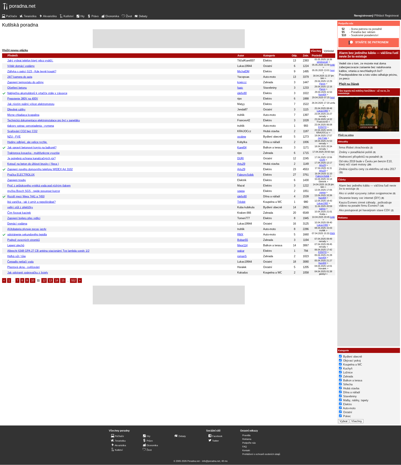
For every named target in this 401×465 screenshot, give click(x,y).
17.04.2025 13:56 (323, 157)
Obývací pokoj (352, 360)
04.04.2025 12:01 (323, 266)
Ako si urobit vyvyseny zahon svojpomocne (365, 193)
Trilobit (241, 201)
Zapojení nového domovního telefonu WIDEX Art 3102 (40, 169)
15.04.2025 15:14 (323, 179)
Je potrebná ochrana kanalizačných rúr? (31, 158)
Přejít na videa (346, 135)
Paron (322, 83)
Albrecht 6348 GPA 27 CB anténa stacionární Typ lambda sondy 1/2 (48, 250)
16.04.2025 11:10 (323, 173)
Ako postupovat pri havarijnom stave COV (364, 210)
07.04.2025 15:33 (320, 233)
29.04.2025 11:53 (323, 92)
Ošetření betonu (17, 87)
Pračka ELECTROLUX (21, 174)
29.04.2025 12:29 (323, 81)
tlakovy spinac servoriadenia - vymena (30, 125)
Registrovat (392, 15)
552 (73, 280)
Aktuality (343, 141)
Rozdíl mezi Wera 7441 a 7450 (25, 196)
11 (341, 172)
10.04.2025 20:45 (321, 217)
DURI (240, 158)
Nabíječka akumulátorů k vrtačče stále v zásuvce (37, 93)
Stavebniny (270, 87)
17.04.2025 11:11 (323, 168)
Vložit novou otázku (15, 50)
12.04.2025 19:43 (323, 200)
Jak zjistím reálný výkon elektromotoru (30, 104)
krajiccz (242, 82)
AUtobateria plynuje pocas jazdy (26, 229)
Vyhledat (329, 51)
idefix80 (242, 93)
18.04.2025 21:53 (323, 141)
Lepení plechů (15, 245)
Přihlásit (379, 15)
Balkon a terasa (272, 147)
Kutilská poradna (20, 25)
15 (62, 280)
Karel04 (322, 94)
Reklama (246, 439)
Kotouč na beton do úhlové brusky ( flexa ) (33, 163)
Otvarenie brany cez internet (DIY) (359, 197)
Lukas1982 (322, 111)
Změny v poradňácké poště (355, 152)
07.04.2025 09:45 (323, 244)
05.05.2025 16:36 (323, 59)
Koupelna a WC (272, 201)
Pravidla (246, 435)
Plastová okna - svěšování (23, 267)
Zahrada (268, 82)
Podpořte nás (345, 23)
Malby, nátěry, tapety (355, 400)
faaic (240, 87)
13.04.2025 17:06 (323, 190)
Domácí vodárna (17, 223)
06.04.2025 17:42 (323, 249)
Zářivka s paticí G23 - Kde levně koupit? (31, 71)
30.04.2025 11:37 (321, 75)
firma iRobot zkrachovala (354, 147)
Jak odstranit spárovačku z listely (27, 272)
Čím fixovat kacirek (19, 212)
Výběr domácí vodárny (21, 66)
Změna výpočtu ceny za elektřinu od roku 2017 (367, 169)
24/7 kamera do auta (19, 76)
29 (369, 164)
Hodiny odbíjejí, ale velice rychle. (27, 142)
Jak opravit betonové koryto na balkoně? (31, 147)
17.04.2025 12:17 (323, 162)
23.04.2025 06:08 (323, 124)
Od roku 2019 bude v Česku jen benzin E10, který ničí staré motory (365, 163)
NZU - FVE (14, 136)
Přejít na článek (349, 84)
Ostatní (267, 66)
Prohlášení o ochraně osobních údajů (261, 454)
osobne (241, 136)
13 (50, 280)
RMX (240, 234)
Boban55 (242, 239)
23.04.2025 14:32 (323, 119)
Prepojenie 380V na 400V (22, 98)
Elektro (267, 60)
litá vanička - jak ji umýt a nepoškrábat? (31, 201)
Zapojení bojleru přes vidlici (23, 218)
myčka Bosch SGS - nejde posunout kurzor (33, 191)
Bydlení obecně (272, 136)
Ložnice (348, 372)
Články (342, 179)
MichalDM (243, 71)
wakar (240, 250)
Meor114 (242, 245)
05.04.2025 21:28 (323, 255)
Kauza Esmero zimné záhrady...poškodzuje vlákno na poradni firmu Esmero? (365, 204)
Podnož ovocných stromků (23, 239)
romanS (242, 256)
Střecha (348, 384)
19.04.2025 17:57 (323, 135)
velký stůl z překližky (20, 207)
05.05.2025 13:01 (321, 70)
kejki (332, 65)
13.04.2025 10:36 (323, 195)
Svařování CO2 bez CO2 (22, 131)
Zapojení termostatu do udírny (25, 82)
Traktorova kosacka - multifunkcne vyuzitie (33, 153)
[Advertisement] (169, 38)
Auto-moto (269, 76)
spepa (241, 191)
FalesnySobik (245, 174)
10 (32, 280)
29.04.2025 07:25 (321, 97)
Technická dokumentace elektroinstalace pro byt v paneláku (43, 120)
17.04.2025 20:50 (321, 152)
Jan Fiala (322, 138)
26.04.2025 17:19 (320, 103)
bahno (322, 208)
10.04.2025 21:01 (323, 211)
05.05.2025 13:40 (321, 65)
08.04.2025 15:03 (323, 228)
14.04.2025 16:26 (321, 184)
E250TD (322, 127)
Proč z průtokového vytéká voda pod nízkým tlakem (39, 185)
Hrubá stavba (271, 131)
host (332, 70)
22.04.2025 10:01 (323, 130)
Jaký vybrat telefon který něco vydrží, (30, 60)
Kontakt (246, 450)
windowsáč (322, 62)
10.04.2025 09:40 (323, 222)
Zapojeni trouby (16, 180)
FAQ (244, 446)
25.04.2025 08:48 (323, 108)
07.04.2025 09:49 (323, 239)
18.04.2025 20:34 (323, 146)
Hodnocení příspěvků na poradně (359, 156)
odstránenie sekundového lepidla (27, 234)
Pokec (347, 416)
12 (44, 280)
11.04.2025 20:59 (323, 206)
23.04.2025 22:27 (323, 113)
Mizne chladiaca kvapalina (23, 114)
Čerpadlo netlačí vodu (20, 261)
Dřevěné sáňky (16, 109)
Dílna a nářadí (271, 142)
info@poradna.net (211, 461)
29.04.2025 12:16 (323, 86)
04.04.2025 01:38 (323, 271)
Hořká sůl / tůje (16, 256)
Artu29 (241, 163)
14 (56, 280)
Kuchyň (347, 368)
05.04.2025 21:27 (323, 260)
